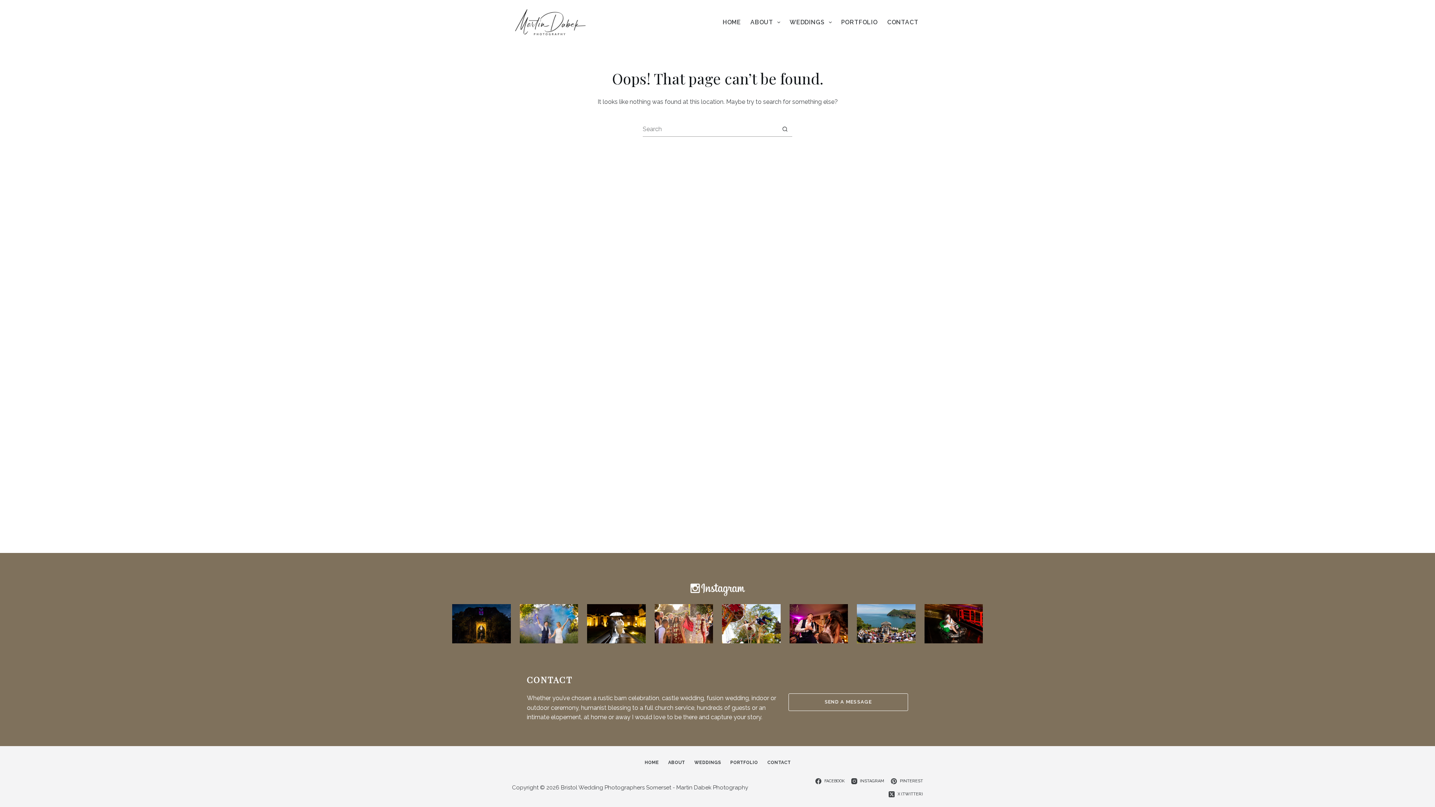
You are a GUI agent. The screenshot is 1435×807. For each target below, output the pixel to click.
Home (732, 22)
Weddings (807, 22)
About (761, 22)
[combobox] (710, 128)
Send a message (848, 702)
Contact (903, 22)
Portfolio (859, 22)
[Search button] (785, 129)
